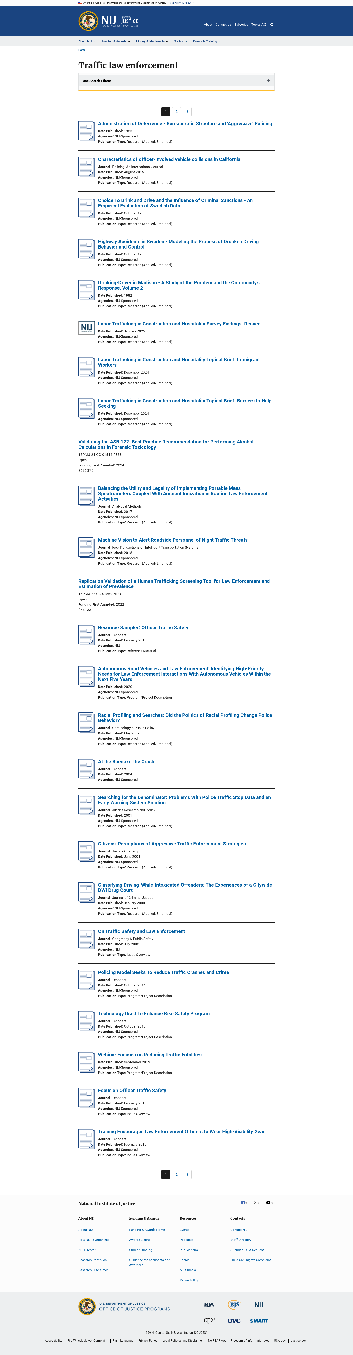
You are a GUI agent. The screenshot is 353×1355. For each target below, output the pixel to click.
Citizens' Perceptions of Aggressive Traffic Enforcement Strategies (172, 844)
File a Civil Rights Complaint (250, 1260)
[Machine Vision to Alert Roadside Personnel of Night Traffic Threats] (86, 557)
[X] (258, 1205)
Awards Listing (140, 1240)
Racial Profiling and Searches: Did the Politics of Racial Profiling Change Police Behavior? (185, 717)
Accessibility (53, 1341)
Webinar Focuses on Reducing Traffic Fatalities (150, 1055)
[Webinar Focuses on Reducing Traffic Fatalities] (86, 1071)
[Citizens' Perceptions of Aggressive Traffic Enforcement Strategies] (86, 860)
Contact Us (223, 24)
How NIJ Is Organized (93, 1240)
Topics (184, 1260)
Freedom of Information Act (250, 1341)
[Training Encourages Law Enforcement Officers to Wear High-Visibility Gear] (86, 1148)
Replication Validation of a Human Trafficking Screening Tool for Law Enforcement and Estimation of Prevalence (174, 583)
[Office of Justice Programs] (88, 21)
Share (274, 27)
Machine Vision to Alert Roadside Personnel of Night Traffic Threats (173, 540)
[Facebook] (245, 1205)
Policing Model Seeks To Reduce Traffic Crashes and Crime (163, 972)
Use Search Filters (97, 81)
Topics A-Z (258, 24)
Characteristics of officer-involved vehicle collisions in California (169, 159)
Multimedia (188, 1270)
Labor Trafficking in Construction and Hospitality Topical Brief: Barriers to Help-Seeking (186, 403)
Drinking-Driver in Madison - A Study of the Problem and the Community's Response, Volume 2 (179, 285)
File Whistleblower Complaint (87, 1341)
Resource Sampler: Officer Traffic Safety (143, 627)
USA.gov (280, 1341)
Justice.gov (298, 1341)
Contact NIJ (238, 1230)
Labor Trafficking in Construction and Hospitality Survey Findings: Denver (179, 324)
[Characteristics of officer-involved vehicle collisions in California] (86, 176)
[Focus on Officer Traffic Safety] (86, 1107)
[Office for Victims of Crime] (234, 1324)
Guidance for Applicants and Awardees (149, 1262)
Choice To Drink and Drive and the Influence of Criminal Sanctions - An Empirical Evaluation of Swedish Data (175, 203)
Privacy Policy (147, 1341)
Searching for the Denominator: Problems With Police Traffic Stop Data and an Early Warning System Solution (184, 800)
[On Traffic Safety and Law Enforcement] (86, 948)
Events (184, 1230)
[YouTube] (270, 1205)
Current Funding (140, 1250)
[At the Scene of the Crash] (86, 778)
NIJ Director (86, 1250)
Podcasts (186, 1240)
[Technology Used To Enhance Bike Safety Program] (86, 1030)
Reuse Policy (189, 1280)
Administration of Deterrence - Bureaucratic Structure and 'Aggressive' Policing (185, 123)
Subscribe (241, 24)
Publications (189, 1250)
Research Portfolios (92, 1260)
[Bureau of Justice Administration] (209, 1308)
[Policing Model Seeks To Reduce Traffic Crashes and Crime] (86, 989)
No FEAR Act (217, 1341)
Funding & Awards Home (147, 1230)
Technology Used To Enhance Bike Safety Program (154, 1013)
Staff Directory (240, 1240)
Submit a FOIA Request (247, 1250)
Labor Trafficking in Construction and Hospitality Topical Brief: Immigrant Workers (179, 362)
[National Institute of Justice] (259, 1308)
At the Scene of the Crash (126, 761)
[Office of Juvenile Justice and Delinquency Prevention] (209, 1324)
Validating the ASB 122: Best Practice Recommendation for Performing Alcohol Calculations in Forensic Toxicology (166, 444)
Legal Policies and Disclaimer (182, 1341)
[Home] (120, 21)
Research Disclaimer (93, 1270)
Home (81, 49)
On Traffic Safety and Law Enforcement (141, 931)
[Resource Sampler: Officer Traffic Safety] (86, 644)
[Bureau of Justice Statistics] (234, 1310)
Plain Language (123, 1341)
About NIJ (85, 1230)
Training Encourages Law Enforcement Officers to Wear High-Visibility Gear (181, 1131)
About (208, 24)
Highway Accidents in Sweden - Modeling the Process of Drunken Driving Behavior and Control (178, 244)
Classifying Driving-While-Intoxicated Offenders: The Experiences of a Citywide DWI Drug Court (185, 887)
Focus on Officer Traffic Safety (132, 1090)
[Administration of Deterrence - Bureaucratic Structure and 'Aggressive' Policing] (86, 140)
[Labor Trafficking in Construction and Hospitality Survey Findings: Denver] (86, 328)
